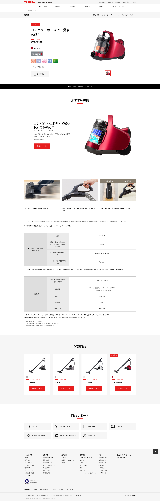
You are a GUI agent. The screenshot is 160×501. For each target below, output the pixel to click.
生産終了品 (102, 468)
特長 (74, 86)
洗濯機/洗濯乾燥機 (48, 457)
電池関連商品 (46, 473)
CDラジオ (82, 460)
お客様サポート (103, 457)
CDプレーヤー (84, 462)
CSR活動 (53, 489)
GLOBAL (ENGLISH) (130, 495)
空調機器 (72, 6)
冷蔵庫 (26, 457)
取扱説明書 (102, 465)
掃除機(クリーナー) (48, 462)
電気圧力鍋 (27, 468)
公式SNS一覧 (78, 495)
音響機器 (87, 6)
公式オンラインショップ (117, 6)
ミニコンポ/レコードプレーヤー (88, 473)
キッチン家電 (43, 6)
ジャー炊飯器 (28, 462)
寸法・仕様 (88, 86)
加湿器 (63, 462)
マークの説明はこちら (39, 67)
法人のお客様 (126, 2)
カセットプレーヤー (85, 465)
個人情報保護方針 (41, 495)
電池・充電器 (46, 470)
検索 (134, 2)
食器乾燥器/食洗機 (29, 473)
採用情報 (117, 2)
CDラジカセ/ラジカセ (86, 457)
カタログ (124, 15)
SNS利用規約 (68, 495)
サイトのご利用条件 (29, 495)
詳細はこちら (42, 146)
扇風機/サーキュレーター (68, 460)
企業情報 (110, 2)
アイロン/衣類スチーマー (50, 465)
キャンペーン (115, 15)
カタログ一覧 (102, 462)
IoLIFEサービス (103, 473)
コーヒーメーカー (29, 470)
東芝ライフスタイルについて (40, 489)
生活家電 (57, 6)
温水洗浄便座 (46, 468)
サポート (102, 6)
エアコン (63, 457)
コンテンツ (104, 15)
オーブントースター (29, 465)
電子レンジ (27, 460)
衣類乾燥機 (46, 460)
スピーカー (83, 470)
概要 (69, 86)
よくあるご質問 (103, 470)
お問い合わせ (102, 2)
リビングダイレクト (122, 457)
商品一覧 (96, 15)
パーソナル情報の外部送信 (55, 495)
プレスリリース (70, 489)
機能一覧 (80, 86)
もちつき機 (27, 475)
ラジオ (82, 468)
